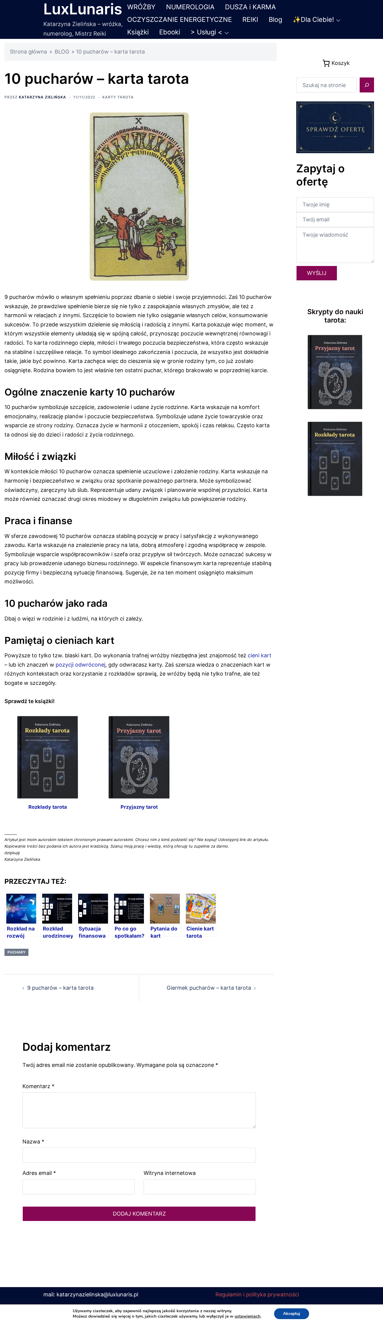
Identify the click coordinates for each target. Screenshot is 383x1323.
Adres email (39, 1173)
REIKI (250, 19)
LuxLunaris (82, 9)
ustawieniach (247, 1316)
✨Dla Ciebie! (313, 19)
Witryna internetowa (170, 1173)
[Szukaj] (367, 84)
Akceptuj (291, 1313)
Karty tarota (118, 97)
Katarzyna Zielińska (42, 97)
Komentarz (38, 1086)
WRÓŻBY (141, 7)
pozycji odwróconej (80, 665)
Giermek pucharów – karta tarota (209, 988)
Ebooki (169, 32)
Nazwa (33, 1141)
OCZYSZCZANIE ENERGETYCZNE (179, 19)
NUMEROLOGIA (190, 7)
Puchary (16, 952)
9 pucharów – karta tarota (60, 988)
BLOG (62, 51)
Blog (275, 19)
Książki (138, 32)
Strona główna (28, 51)
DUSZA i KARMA (250, 7)
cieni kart (259, 655)
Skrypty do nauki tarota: (335, 316)
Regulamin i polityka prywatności (257, 1294)
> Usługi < (206, 32)
